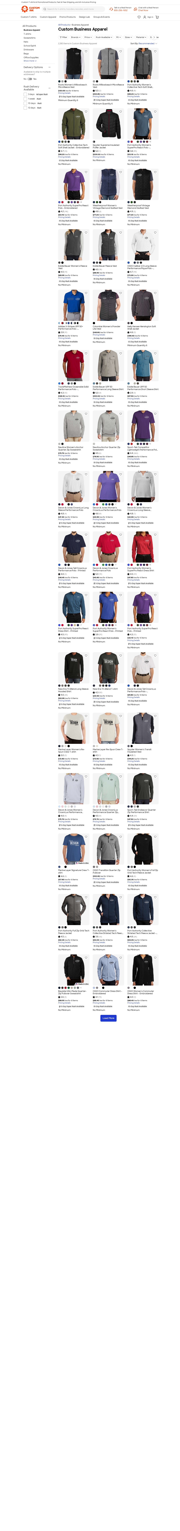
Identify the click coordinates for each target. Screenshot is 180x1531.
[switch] (29, 79)
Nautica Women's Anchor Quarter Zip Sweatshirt (70, 448)
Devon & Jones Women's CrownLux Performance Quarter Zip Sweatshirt (70, 812)
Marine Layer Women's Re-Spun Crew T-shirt (71, 750)
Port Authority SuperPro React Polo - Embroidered (73, 206)
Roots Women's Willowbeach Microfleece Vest (72, 86)
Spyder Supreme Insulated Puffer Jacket (106, 146)
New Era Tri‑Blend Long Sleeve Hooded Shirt (73, 690)
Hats (26, 42)
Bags (26, 53)
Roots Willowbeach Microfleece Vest (108, 86)
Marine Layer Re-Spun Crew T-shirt (108, 750)
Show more (29, 61)
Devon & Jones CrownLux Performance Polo (105, 569)
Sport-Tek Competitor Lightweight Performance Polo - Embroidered (142, 449)
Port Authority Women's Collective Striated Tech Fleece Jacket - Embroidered (108, 933)
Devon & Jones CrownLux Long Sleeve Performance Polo (73, 509)
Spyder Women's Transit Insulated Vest (139, 750)
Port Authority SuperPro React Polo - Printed (142, 629)
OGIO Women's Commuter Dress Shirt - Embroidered (140, 992)
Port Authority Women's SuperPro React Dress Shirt (140, 569)
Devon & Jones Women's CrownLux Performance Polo (107, 509)
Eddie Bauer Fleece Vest (105, 266)
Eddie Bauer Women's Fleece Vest (72, 267)
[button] (148, 10)
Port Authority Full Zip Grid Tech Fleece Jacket (73, 931)
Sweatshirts (29, 38)
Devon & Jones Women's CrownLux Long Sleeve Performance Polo (139, 510)
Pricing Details (64, 93)
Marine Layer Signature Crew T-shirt (73, 871)
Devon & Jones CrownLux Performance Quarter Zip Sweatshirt (105, 812)
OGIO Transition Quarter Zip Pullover (107, 871)
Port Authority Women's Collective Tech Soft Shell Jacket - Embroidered (139, 87)
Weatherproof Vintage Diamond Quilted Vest (138, 206)
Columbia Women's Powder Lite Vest (106, 327)
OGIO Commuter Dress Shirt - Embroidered (107, 992)
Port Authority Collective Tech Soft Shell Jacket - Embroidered (73, 146)
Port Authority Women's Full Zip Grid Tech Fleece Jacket (142, 871)
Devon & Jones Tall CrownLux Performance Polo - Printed (72, 569)
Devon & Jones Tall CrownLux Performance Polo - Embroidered (141, 691)
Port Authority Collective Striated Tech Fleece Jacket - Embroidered (141, 933)
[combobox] (73, 9)
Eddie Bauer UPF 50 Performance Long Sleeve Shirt (108, 388)
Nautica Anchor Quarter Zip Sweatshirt (106, 448)
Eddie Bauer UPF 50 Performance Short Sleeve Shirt (143, 388)
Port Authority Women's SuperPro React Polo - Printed (108, 629)
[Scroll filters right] (154, 37)
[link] (30, 9)
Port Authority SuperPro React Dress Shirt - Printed (73, 629)
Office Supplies (31, 57)
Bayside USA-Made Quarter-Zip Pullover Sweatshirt (72, 992)
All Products (64, 25)
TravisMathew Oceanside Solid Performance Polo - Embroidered (73, 389)
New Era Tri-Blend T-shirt (105, 689)
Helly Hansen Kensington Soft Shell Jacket (141, 327)
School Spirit (30, 45)
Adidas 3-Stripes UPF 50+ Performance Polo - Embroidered (70, 329)
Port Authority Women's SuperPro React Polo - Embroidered (139, 147)
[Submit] (44, 9)
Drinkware (29, 49)
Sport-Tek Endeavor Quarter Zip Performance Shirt (141, 811)
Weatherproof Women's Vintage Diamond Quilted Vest (108, 206)
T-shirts (27, 34)
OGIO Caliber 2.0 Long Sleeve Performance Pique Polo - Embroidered (142, 268)
